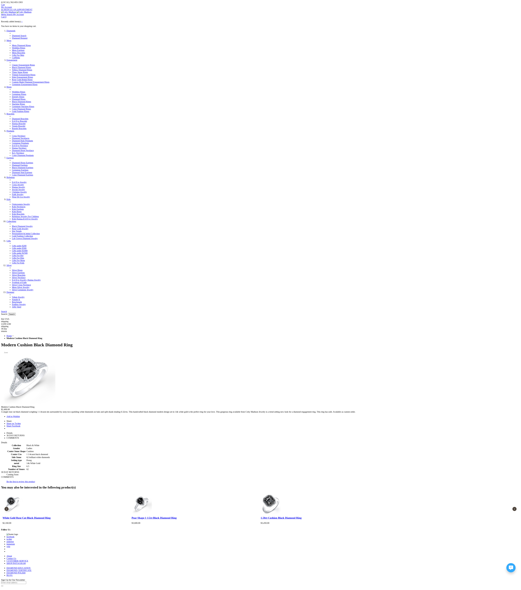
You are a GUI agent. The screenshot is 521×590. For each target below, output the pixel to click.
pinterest (10, 541)
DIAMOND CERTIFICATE (19, 570)
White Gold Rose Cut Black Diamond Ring (27, 517)
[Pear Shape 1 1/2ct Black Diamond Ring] (196, 503)
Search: (4, 314)
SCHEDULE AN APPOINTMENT (16, 9)
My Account (6, 7)
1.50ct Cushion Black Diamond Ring (281, 517)
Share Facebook (13, 426)
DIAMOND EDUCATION (19, 568)
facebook (10, 537)
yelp (8, 546)
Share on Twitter (14, 423)
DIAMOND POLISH (16, 573)
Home (9, 336)
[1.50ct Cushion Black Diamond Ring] (325, 503)
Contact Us (11, 558)
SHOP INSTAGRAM (16, 563)
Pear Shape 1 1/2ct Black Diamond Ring (154, 517)
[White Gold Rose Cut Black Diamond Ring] (67, 503)
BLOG (10, 575)
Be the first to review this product (21, 481)
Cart (3, 5)
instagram (11, 544)
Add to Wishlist (13, 416)
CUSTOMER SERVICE (17, 561)
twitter (9, 539)
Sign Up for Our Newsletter (13, 580)
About (9, 556)
